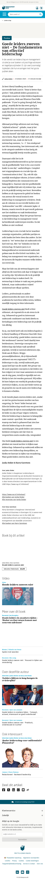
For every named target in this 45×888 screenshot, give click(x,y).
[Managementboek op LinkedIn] (17, 872)
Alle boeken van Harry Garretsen (14, 523)
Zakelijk (5, 815)
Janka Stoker (8, 79)
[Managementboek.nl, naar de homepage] (8, 9)
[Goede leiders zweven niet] (9, 549)
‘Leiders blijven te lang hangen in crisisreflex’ (20, 679)
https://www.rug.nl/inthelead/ (13, 494)
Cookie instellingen (32, 861)
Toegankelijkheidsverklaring (11, 864)
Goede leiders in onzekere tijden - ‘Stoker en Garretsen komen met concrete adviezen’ (20, 620)
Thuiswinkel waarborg (14, 858)
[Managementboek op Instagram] (27, 872)
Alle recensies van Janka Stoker (14, 500)
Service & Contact (29, 864)
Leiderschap (7, 20)
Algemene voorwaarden (31, 858)
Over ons (40, 864)
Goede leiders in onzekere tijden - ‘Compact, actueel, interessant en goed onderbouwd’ (19, 713)
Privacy (14, 861)
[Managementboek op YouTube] (22, 872)
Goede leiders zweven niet (13, 309)
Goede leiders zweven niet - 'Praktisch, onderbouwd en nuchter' (17, 724)
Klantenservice (8, 810)
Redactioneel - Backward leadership (16, 775)
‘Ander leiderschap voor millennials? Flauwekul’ (22, 741)
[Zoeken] (40, 14)
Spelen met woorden (10, 652)
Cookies (21, 861)
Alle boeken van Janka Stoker (13, 497)
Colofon (7, 861)
